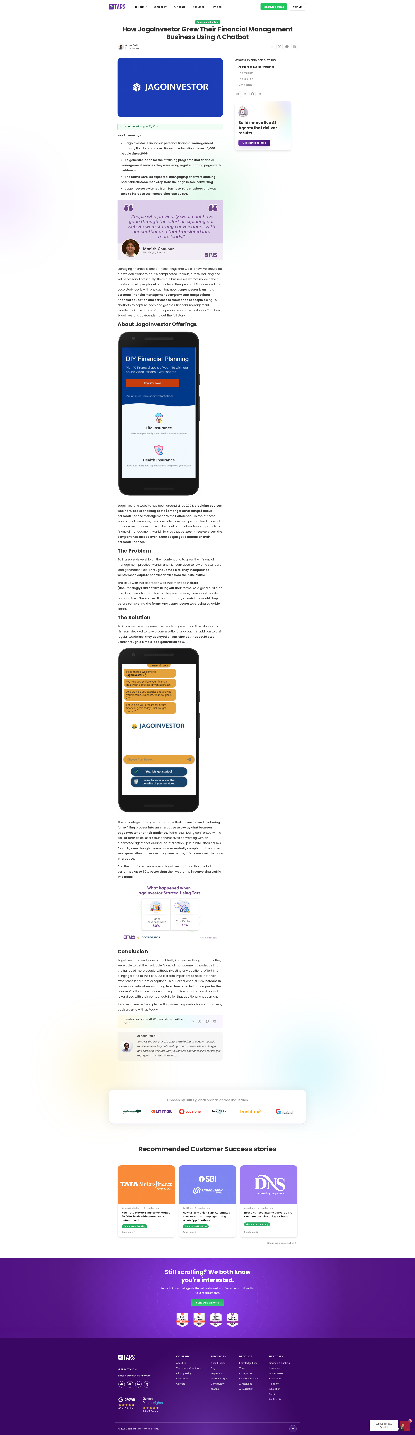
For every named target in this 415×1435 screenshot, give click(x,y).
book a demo (127, 1009)
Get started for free (254, 142)
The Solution (245, 78)
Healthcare (275, 1378)
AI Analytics (245, 1383)
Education (274, 1389)
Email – (134, 1375)
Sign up (297, 6)
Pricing (217, 6)
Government (276, 1373)
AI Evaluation (246, 1389)
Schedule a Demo (273, 6)
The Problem (245, 72)
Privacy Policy (183, 1373)
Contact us (182, 1378)
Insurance (274, 1368)
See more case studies (280, 1243)
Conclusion (245, 84)
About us (181, 1363)
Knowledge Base (248, 1363)
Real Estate (275, 1399)
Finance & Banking (279, 1363)
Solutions (159, 6)
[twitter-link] (147, 1384)
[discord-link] (121, 1384)
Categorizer (246, 1373)
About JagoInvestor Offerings (256, 66)
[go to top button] (293, 1428)
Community (218, 1383)
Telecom (274, 1383)
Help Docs (216, 1373)
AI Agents (179, 6)
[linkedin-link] (138, 1384)
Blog (213, 1368)
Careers (180, 1383)
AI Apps (215, 1389)
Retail (272, 1394)
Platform (139, 6)
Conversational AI (249, 1378)
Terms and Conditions (188, 1368)
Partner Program (220, 1378)
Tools (242, 1368)
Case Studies (218, 1363)
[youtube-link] (130, 1384)
